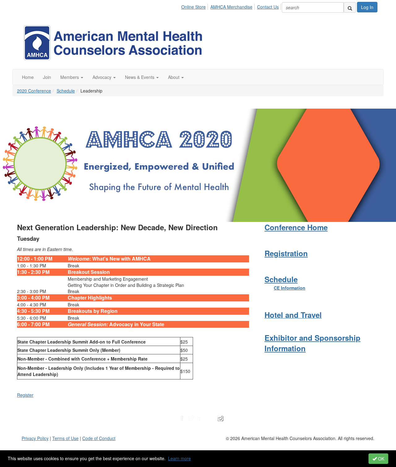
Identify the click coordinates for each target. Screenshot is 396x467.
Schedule (66, 91)
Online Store (193, 7)
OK (380, 459)
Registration (286, 253)
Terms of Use (65, 438)
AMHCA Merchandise (231, 7)
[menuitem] (195, 6)
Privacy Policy (35, 438)
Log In (367, 7)
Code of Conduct (98, 438)
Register (25, 395)
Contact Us (268, 7)
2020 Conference (34, 91)
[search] (350, 7)
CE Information (289, 288)
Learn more (179, 458)
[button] (72, 77)
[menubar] (232, 6)
